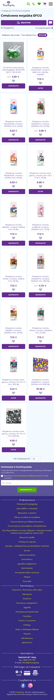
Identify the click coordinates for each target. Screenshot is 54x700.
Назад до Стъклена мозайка (16, 11)
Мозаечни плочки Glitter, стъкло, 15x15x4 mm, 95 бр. (13, 278)
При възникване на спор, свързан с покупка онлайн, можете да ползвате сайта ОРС (27, 531)
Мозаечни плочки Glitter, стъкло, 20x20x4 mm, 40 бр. (40, 330)
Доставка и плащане (27, 508)
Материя (27, 594)
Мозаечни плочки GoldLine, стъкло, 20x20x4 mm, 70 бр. (40, 227)
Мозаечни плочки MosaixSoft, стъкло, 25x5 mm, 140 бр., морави (40, 71)
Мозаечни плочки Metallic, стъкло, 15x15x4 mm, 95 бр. (13, 227)
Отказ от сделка (27, 542)
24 (34, 458)
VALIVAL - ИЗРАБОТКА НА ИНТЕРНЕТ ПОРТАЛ (27, 546)
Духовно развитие (27, 564)
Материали (27, 638)
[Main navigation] (50, 4)
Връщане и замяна (27, 513)
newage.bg (19, 692)
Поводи (27, 625)
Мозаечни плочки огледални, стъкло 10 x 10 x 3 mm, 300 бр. (13, 382)
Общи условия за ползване (27, 517)
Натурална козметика (27, 612)
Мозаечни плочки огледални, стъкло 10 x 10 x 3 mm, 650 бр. (13, 433)
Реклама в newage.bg (27, 504)
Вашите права (27, 537)
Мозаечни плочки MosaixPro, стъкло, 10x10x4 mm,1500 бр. (40, 382)
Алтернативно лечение (27, 572)
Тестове (27, 581)
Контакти (27, 559)
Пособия (27, 616)
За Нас (27, 550)
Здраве (27, 607)
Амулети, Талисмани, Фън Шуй (27, 590)
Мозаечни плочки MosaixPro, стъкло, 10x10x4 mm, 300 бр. (40, 278)
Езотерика (27, 568)
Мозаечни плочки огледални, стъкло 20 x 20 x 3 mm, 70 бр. (40, 175)
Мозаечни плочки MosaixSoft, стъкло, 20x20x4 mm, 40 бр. (13, 123)
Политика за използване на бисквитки (27, 526)
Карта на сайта (27, 555)
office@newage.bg (30, 662)
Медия (27, 577)
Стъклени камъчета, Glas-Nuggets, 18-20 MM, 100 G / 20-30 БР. (13, 70)
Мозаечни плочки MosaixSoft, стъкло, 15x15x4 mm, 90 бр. (13, 175)
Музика (27, 634)
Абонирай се (26, 490)
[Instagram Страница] (30, 685)
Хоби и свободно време (27, 629)
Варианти (13, 86)
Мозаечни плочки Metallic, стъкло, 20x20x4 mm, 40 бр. (13, 330)
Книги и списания (27, 620)
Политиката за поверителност (28, 476)
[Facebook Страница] (23, 685)
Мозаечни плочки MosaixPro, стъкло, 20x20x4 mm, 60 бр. (40, 123)
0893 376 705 (29, 660)
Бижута (27, 598)
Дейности (27, 642)
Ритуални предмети (27, 603)
